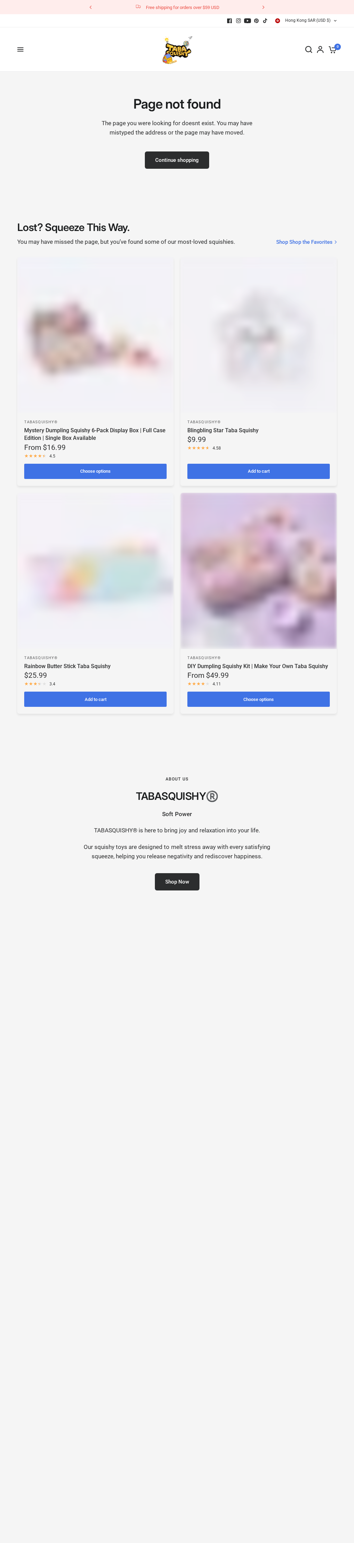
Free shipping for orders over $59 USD (183, 7)
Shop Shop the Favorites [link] (304, 242)
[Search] (309, 49)
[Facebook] (229, 20)
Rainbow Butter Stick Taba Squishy (67, 666)
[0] (331, 49)
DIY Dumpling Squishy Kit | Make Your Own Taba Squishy (257, 666)
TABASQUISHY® (41, 422)
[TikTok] (265, 20)
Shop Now (177, 882)
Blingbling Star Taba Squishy (223, 430)
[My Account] (320, 49)
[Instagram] (238, 20)
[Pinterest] (256, 20)
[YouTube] (247, 20)
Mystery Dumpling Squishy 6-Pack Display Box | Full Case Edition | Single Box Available (95, 434)
